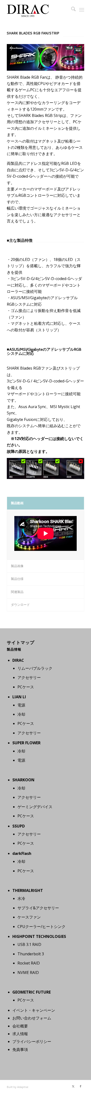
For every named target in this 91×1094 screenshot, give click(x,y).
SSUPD (18, 826)
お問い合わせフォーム (31, 1018)
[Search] (71, 9)
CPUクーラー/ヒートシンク (41, 926)
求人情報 (20, 1033)
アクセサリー (29, 677)
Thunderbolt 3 (30, 954)
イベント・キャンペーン (33, 1010)
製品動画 (17, 503)
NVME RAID (28, 972)
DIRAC (18, 660)
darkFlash (21, 853)
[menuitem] (71, 9)
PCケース (25, 687)
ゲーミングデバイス (34, 806)
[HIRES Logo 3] (38, 9)
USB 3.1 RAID (29, 944)
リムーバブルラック (34, 668)
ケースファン (29, 917)
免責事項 (20, 1049)
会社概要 (20, 1026)
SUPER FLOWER (26, 742)
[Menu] (81, 9)
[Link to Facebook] (80, 1086)
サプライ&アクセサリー (38, 908)
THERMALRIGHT (27, 890)
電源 (21, 705)
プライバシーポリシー (31, 1041)
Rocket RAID (28, 963)
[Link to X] (73, 1086)
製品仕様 (17, 579)
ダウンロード (20, 604)
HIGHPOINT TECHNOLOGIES (39, 936)
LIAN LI (19, 696)
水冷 (21, 898)
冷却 (21, 714)
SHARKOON (23, 780)
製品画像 (17, 566)
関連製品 (17, 592)
